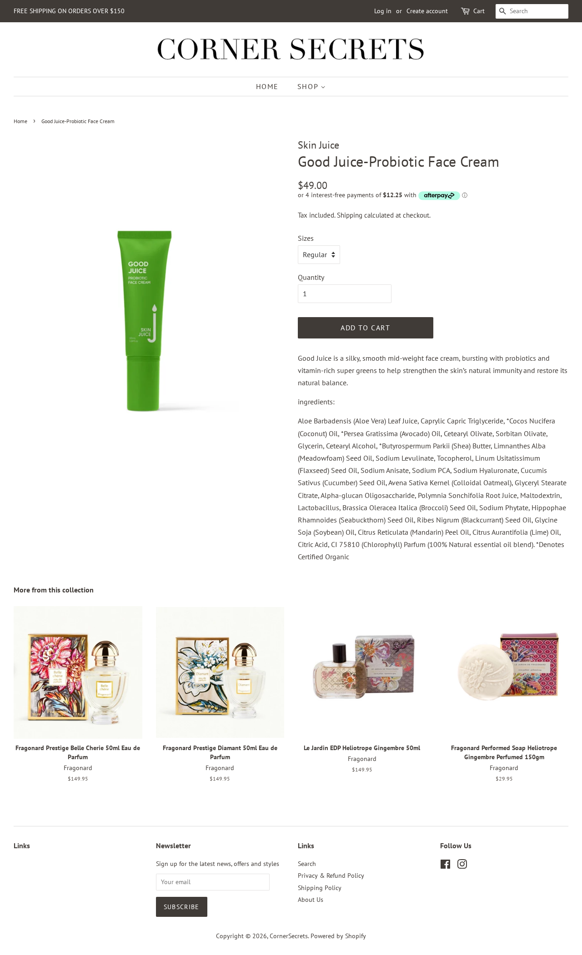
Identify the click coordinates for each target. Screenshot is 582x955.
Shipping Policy (319, 888)
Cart (479, 11)
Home (267, 86)
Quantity (311, 277)
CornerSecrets (289, 936)
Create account (427, 11)
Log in (382, 11)
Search (307, 864)
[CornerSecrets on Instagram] (462, 866)
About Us (310, 899)
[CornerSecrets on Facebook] (445, 866)
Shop (309, 86)
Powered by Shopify (338, 936)
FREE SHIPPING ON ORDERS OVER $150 (69, 11)
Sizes (306, 238)
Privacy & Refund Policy (331, 875)
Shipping (349, 215)
